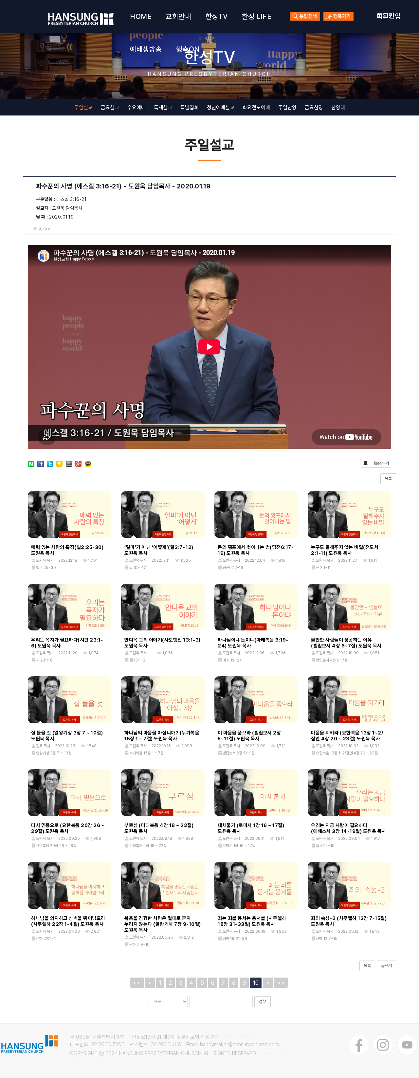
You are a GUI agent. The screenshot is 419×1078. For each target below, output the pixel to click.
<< (137, 982)
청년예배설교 (220, 107)
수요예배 (136, 107)
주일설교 (83, 107)
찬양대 (338, 107)
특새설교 (163, 107)
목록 (388, 478)
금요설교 (110, 107)
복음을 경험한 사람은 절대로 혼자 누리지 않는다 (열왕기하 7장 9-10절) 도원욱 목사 (162, 924)
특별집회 (189, 107)
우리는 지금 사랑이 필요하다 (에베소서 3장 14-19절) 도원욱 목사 (348, 828)
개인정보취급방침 (238, 1037)
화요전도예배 (256, 107)
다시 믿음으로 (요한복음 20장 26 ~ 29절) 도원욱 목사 (67, 828)
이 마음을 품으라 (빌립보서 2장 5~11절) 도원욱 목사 (249, 736)
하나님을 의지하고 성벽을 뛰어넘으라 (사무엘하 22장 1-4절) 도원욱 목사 (68, 921)
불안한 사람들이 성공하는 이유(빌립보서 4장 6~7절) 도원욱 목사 (346, 643)
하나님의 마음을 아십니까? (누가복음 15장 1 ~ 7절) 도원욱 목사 (161, 736)
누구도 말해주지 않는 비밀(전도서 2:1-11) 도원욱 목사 (344, 550)
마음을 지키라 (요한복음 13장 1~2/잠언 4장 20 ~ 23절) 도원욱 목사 (347, 736)
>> (281, 982)
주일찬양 (287, 107)
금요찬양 (314, 107)
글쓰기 (386, 965)
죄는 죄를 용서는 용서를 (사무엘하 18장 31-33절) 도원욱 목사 (252, 921)
